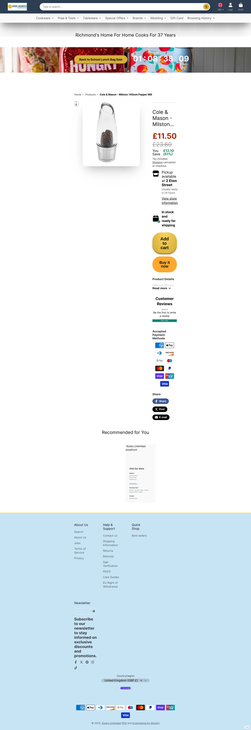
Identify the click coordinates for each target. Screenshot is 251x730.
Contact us (110, 535)
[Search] (206, 7)
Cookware (43, 18)
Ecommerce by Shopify (146, 723)
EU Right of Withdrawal (110, 584)
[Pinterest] (87, 662)
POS (124, 723)
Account (230, 7)
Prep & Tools (66, 18)
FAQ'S (107, 571)
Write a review (164, 320)
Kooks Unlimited (111, 723)
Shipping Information (110, 543)
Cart (240, 7)
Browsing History (199, 18)
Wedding (156, 18)
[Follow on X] (81, 662)
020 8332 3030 (133, 498)
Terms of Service (80, 550)
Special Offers (115, 18)
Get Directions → (133, 483)
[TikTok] (75, 667)
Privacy (79, 558)
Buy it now (164, 264)
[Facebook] (75, 662)
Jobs (77, 543)
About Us (80, 537)
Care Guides (111, 577)
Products (90, 94)
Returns (108, 550)
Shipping (157, 162)
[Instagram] (92, 662)
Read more (159, 288)
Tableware (90, 18)
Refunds (108, 556)
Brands (138, 18)
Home (77, 94)
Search (78, 531)
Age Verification (110, 563)
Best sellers (139, 535)
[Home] (17, 6)
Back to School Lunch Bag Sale (100, 59)
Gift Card (176, 18)
